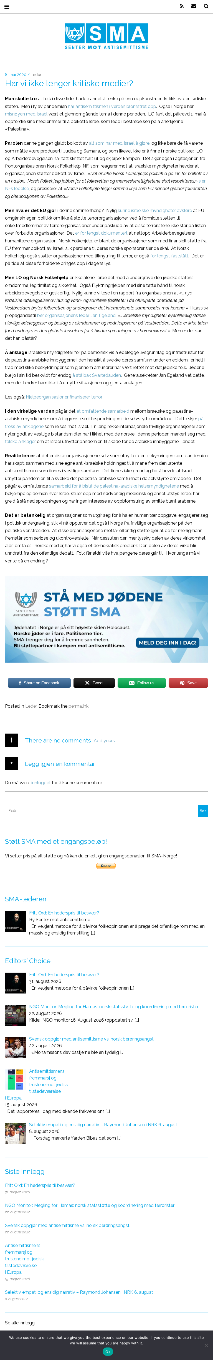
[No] (206, 1345)
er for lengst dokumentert (101, 233)
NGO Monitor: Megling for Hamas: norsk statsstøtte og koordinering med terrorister (89, 1205)
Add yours (104, 740)
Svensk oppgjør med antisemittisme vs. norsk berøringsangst (67, 1225)
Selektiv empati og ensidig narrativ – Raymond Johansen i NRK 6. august (79, 1292)
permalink (78, 706)
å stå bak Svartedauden (96, 375)
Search (204, 6)
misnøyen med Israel (26, 113)
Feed (179, 6)
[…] (93, 933)
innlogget (41, 782)
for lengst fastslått (169, 256)
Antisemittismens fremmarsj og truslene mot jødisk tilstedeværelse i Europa (24, 1259)
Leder (36, 75)
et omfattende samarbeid (103, 411)
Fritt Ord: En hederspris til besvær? (40, 1185)
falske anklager (20, 441)
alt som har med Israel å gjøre (119, 143)
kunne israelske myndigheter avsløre (155, 210)
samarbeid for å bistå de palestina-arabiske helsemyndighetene (114, 485)
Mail (191, 6)
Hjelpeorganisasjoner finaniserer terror (64, 397)
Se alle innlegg (20, 1322)
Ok (107, 1351)
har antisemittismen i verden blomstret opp (112, 106)
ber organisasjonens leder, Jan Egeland (76, 315)
